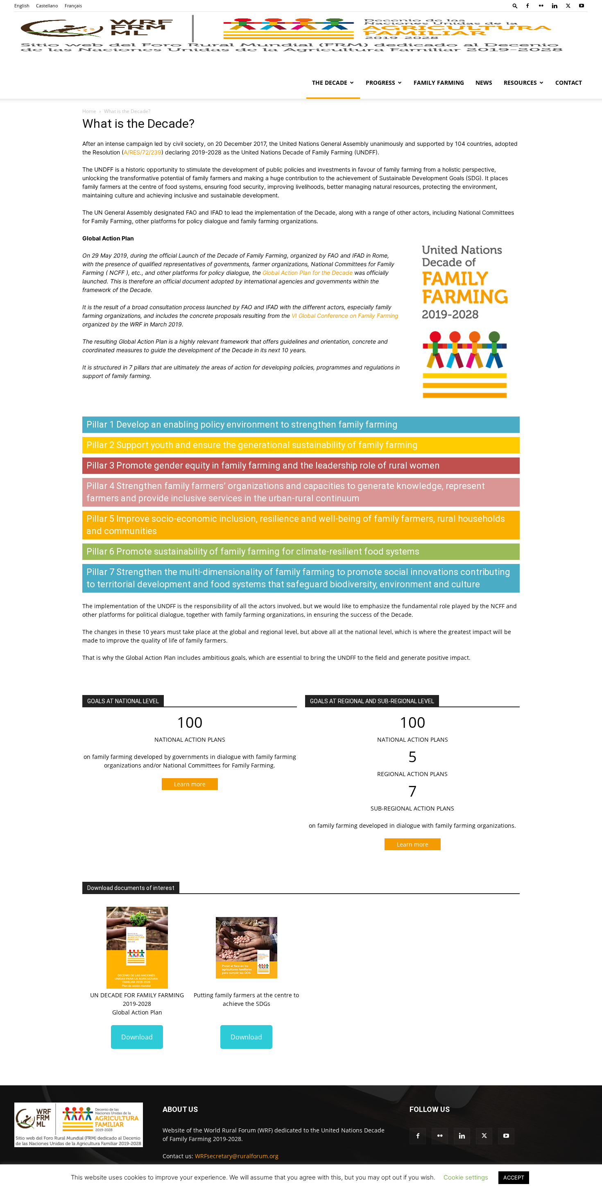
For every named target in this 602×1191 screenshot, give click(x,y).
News (483, 82)
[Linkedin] (554, 5)
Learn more (190, 784)
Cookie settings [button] (466, 1177)
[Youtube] (581, 5)
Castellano (47, 5)
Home (89, 111)
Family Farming (439, 82)
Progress (380, 82)
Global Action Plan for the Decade (308, 272)
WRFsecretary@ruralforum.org (236, 1156)
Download (137, 1037)
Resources (520, 82)
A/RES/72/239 (142, 152)
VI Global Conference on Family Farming (345, 315)
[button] (515, 5)
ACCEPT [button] (513, 1177)
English (21, 5)
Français (73, 5)
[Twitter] (568, 5)
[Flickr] (541, 5)
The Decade (329, 82)
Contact (568, 82)
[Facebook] (527, 5)
